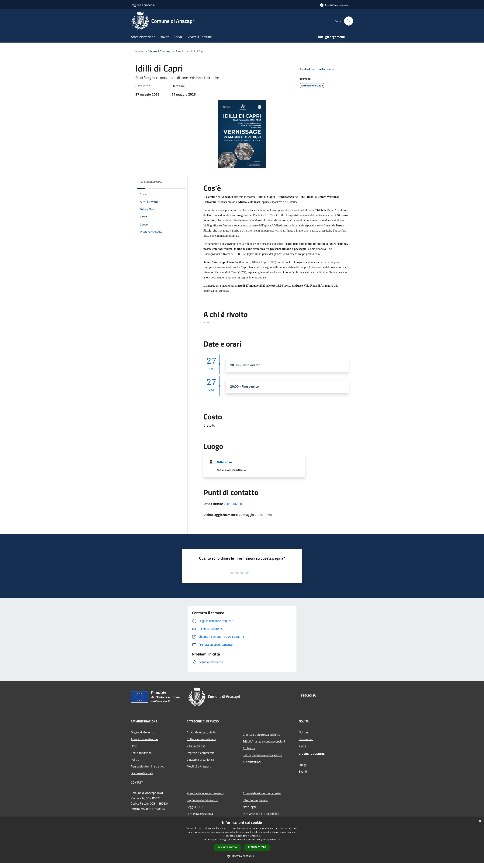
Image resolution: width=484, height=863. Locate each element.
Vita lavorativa (196, 746)
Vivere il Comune (159, 51)
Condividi (305, 69)
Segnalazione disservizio (202, 800)
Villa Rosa (224, 462)
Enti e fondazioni (141, 752)
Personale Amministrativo (147, 766)
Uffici (134, 746)
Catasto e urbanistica (200, 759)
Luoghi (303, 764)
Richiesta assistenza (200, 813)
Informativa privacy (255, 800)
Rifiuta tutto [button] (257, 847)
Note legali (250, 807)
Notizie (303, 732)
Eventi (180, 51)
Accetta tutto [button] (227, 847)
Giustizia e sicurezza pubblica (261, 734)
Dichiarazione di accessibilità (261, 813)
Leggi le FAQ (195, 807)
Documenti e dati (142, 773)
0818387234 (234, 503)
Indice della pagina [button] (151, 182)
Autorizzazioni (252, 762)
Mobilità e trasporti (199, 766)
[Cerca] (348, 21)
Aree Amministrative (144, 739)
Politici (135, 759)
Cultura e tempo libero (201, 739)
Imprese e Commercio (200, 752)
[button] (242, 856)
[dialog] (242, 840)
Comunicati (306, 739)
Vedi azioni (325, 69)
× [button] (479, 821)
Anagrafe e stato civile (201, 732)
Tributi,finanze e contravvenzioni (264, 741)
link (278, 839)
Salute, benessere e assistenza (262, 755)
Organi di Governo (142, 732)
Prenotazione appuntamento (205, 793)
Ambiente (249, 748)
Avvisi (302, 746)
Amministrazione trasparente (262, 793)
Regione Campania (143, 5)
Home (139, 51)
